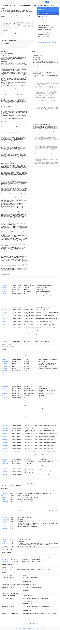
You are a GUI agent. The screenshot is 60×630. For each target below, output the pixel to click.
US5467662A (4, 312)
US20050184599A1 (5, 368)
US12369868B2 (4, 474)
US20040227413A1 (5, 537)
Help (43, 628)
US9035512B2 (4, 530)
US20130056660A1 (5, 410)
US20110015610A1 (5, 390)
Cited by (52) (49, 41)
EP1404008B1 (4, 499)
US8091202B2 (4, 401)
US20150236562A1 (5, 428)
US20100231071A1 (5, 384)
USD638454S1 (4, 395)
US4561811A (4, 300)
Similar (55, 13)
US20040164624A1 (5, 363)
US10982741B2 (4, 463)
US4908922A (4, 305)
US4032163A (4, 289)
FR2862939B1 (4, 523)
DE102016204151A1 (5, 517)
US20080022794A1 (5, 374)
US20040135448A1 (5, 361)
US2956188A (4, 287)
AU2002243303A (5, 561)
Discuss (53, 45)
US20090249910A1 (5, 382)
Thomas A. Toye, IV (44, 16)
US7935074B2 (4, 393)
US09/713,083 (4, 557)
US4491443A (4, 298)
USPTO (44, 43)
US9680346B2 (4, 546)
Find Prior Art (49, 13)
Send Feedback (22, 628)
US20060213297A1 (5, 370)
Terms (34, 628)
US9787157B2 (4, 451)
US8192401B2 (4, 407)
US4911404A (4, 307)
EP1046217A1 (4, 515)
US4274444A (4, 291)
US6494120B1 (4, 341)
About (17, 628)
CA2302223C (4, 495)
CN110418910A (4, 459)
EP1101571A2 (4, 503)
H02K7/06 (5, 33)
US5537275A (4, 318)
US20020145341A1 (5, 354)
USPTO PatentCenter (49, 43)
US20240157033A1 (5, 465)
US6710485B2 (4, 528)
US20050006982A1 (5, 366)
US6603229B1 (4, 493)
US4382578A (4, 293)
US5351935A (4, 309)
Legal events (53, 41)
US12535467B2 (4, 476)
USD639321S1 (4, 397)
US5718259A (4, 321)
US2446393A (4, 283)
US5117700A (4, 505)
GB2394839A (4, 359)
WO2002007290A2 (5, 501)
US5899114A (4, 327)
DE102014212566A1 (5, 513)
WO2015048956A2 (5, 510)
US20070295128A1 (5, 372)
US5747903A (4, 324)
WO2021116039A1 (5, 539)
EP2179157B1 (4, 526)
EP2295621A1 (4, 541)
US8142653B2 (4, 404)
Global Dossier (48, 45)
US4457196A (4, 295)
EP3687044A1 (4, 461)
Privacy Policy (39, 628)
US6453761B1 (4, 336)
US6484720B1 (4, 339)
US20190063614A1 (5, 457)
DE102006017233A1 (5, 543)
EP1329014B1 (4, 497)
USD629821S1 (4, 388)
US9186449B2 (4, 436)
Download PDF (42, 13)
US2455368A (4, 285)
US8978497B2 (4, 423)
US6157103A (4, 330)
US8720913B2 (4, 418)
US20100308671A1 (5, 386)
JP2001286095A (4, 532)
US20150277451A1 (5, 430)
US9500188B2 (4, 439)
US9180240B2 (4, 433)
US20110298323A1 (5, 399)
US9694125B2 (4, 448)
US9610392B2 (4, 445)
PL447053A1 (4, 471)
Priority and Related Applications (50, 42)
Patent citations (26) (43, 41)
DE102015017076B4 (5, 519)
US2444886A (4, 281)
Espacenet (44, 45)
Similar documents (41, 42)
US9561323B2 (4, 442)
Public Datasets (29, 628)
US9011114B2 (4, 425)
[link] (17, 33)
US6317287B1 (4, 333)
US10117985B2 (4, 454)
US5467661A (4, 315)
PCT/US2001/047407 (5, 559)
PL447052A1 (4, 468)
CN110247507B (4, 483)
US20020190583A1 (5, 357)
